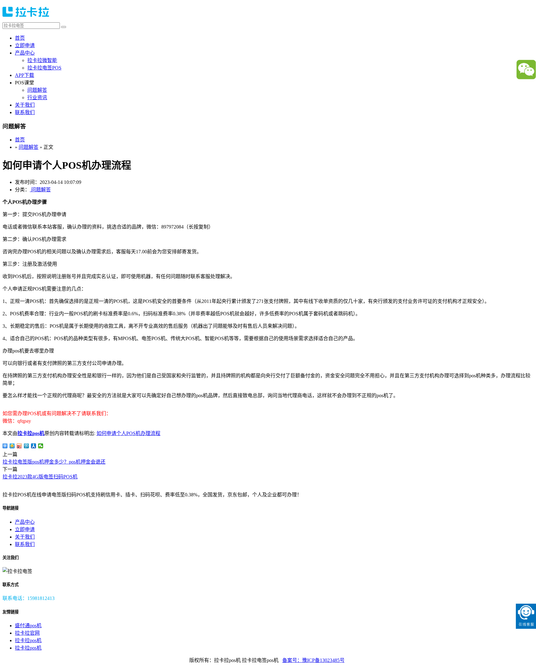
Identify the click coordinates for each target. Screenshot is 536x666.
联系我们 (25, 112)
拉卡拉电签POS (44, 67)
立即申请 (25, 45)
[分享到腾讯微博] (26, 445)
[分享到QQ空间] (12, 445)
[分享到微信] (40, 445)
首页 (20, 38)
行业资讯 (37, 97)
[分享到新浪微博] (19, 445)
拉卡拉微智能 (42, 60)
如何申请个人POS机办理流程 (128, 433)
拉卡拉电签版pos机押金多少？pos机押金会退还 (53, 461)
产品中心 (25, 52)
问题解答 (37, 90)
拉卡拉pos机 (30, 433)
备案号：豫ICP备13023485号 (313, 660)
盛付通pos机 (28, 625)
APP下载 (24, 75)
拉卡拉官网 (27, 633)
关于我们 (25, 105)
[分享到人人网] (33, 445)
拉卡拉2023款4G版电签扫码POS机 (40, 476)
